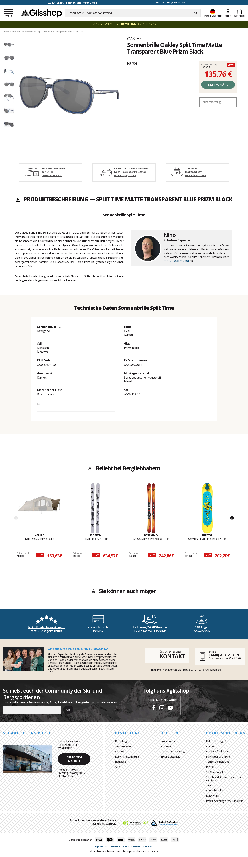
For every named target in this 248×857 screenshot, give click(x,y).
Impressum (167, 746)
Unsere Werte (168, 741)
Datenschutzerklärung (173, 751)
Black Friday (212, 795)
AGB (117, 766)
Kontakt (210, 746)
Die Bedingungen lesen (125, 175)
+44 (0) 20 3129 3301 (176, 260)
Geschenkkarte (123, 746)
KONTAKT (172, 656)
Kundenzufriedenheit (217, 751)
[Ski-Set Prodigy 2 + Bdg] (95, 508)
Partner (210, 766)
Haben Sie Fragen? (216, 741)
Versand (119, 751)
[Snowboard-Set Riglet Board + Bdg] (207, 508)
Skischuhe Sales (214, 790)
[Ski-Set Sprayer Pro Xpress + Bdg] (151, 508)
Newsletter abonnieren (218, 756)
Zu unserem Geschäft (74, 759)
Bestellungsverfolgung (127, 756)
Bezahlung (121, 741)
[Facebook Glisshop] (153, 708)
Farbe (132, 63)
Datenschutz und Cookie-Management (131, 846)
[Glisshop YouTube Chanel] (170, 708)
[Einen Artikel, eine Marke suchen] (195, 13)
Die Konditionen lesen (52, 175)
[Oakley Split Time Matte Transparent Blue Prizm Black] (69, 95)
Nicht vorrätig (218, 84)
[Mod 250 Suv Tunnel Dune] (39, 508)
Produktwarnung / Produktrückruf (224, 801)
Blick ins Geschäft (170, 756)
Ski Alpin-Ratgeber (216, 772)
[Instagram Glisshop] (161, 708)
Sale (208, 785)
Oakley (134, 39)
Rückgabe (120, 761)
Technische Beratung (217, 761)
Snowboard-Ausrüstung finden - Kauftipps (223, 778)
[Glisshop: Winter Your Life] (41, 13)
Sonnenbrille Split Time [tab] (124, 215)
